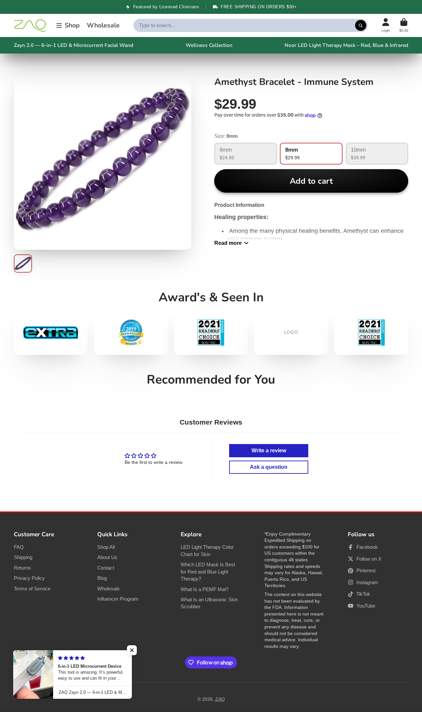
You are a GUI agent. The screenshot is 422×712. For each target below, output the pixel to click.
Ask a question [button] (268, 467)
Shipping (23, 557)
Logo (30, 25)
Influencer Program (117, 599)
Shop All (106, 547)
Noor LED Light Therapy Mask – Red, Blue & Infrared (346, 45)
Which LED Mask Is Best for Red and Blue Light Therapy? (208, 571)
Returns (22, 568)
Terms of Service (32, 588)
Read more (228, 243)
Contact (105, 568)
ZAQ (220, 699)
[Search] (360, 25)
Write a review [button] (269, 450)
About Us (107, 557)
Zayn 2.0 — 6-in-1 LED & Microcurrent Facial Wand (73, 45)
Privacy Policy (29, 578)
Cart (403, 25)
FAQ (19, 547)
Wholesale (103, 25)
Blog (102, 578)
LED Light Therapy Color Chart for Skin (207, 550)
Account (385, 25)
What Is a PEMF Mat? (204, 589)
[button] (132, 650)
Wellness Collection (209, 45)
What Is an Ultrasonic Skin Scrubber (209, 603)
